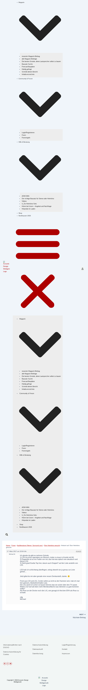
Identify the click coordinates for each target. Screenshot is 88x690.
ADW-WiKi (25, 196)
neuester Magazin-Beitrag (31, 56)
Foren (24, 135)
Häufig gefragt (27, 69)
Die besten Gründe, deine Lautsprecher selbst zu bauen (41, 61)
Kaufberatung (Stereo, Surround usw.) (30, 545)
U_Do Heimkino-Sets (29, 204)
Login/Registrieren (28, 132)
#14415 (78, 551)
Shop (20, 213)
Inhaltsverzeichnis (28, 74)
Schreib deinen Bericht (30, 72)
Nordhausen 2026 (25, 216)
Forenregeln (26, 138)
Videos (24, 201)
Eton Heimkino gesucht (52, 545)
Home (8, 545)
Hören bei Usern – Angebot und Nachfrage (36, 206)
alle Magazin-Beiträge (29, 59)
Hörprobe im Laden (28, 209)
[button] (38, 267)
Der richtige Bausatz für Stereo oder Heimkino (38, 198)
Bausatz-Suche (27, 64)
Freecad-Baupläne (28, 67)
